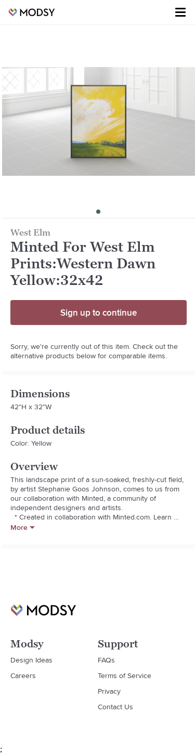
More (19, 527)
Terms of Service (124, 675)
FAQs (106, 660)
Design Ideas (31, 660)
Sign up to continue (98, 312)
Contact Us (115, 706)
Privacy (109, 691)
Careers (23, 675)
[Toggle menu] (180, 12)
